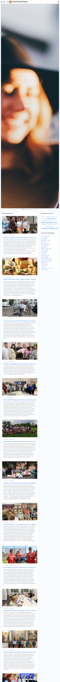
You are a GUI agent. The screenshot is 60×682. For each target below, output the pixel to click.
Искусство (43, 251)
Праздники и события (45, 259)
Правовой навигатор (45, 258)
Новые (23, 209)
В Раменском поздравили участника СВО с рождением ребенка (21, 364)
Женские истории (44, 244)
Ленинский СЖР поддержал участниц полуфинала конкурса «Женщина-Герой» (26, 399)
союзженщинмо (50, 226)
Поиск (37, 209)
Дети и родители (44, 240)
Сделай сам (43, 265)
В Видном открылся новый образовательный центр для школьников (23, 237)
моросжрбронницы (49, 223)
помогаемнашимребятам (52, 224)
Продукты (43, 262)
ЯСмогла (45, 218)
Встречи (42, 238)
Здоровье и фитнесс (45, 248)
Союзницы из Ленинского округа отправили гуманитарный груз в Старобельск (26, 483)
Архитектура (43, 237)
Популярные (29, 209)
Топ (33, 209)
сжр (46, 226)
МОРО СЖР (11, 235)
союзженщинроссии (49, 228)
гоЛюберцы (50, 220)
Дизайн (42, 241)
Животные (43, 247)
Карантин (43, 254)
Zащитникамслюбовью (46, 216)
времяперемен (45, 220)
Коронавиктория (54, 216)
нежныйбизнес (44, 224)
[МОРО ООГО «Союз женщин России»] (31, 1)
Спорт (42, 266)
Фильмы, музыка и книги (46, 268)
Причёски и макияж (45, 261)
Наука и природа (44, 255)
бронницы (51, 218)
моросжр (55, 220)
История (42, 252)
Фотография (43, 269)
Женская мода (44, 245)
